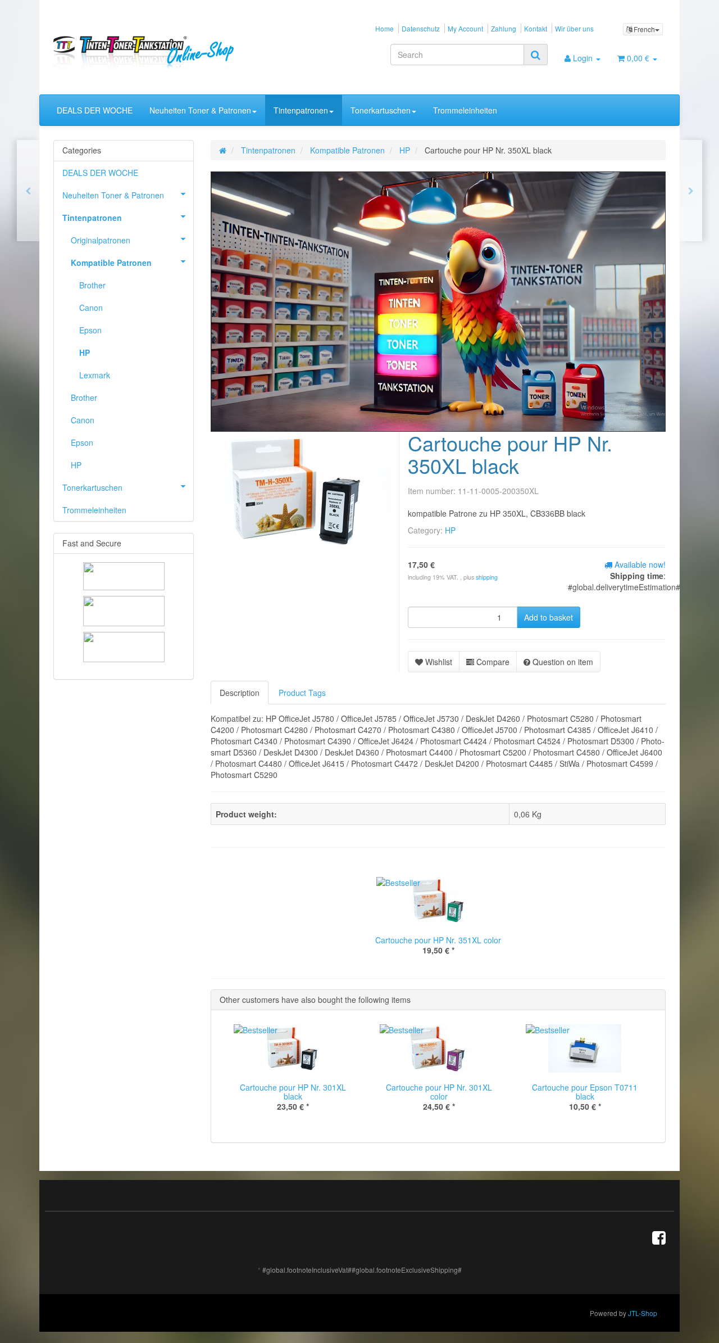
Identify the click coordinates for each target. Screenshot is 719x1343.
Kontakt (535, 28)
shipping (487, 577)
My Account (465, 28)
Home (384, 28)
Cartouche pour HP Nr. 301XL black (293, 1092)
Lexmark (94, 375)
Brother (92, 285)
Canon (91, 307)
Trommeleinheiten (465, 110)
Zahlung (503, 28)
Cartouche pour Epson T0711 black (585, 1092)
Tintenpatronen (301, 110)
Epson (90, 330)
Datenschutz (421, 28)
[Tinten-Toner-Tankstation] (149, 52)
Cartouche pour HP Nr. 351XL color (438, 940)
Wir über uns (574, 28)
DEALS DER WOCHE (95, 110)
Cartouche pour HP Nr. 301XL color (439, 1092)
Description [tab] (240, 692)
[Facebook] (659, 1237)
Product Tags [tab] (302, 692)
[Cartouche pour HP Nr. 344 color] (28, 190)
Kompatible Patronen (111, 262)
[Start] (222, 150)
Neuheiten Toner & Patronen (200, 110)
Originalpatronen (100, 240)
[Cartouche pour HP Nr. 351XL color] (691, 190)
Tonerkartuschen (381, 110)
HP (450, 530)
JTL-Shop (642, 1313)
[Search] (535, 54)
